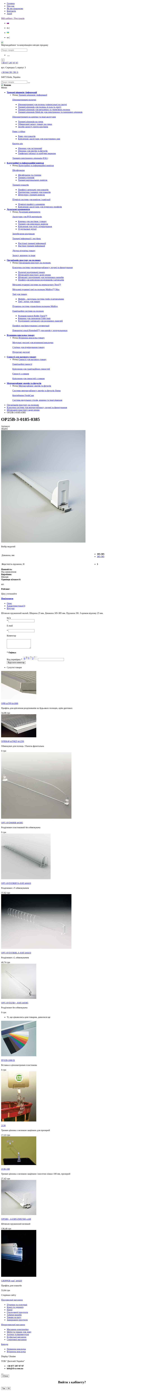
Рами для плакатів (26, 136)
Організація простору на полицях (35, 263)
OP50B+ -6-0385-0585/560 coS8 (16, 1219)
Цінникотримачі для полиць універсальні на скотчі (42, 104)
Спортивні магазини (17, 1339)
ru (8, 28)
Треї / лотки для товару (29, 301)
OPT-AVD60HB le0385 (12, 822)
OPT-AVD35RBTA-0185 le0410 (16, 883)
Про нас (10, 6)
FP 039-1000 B (8, 1060)
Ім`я (9, 618)
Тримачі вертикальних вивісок (32, 180)
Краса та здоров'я (15, 1307)
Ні (9, 1388)
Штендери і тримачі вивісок (31, 194)
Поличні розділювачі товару (31, 272)
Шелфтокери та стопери (29, 175)
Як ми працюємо (15, 8)
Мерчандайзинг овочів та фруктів (35, 386)
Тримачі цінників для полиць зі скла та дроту (39, 107)
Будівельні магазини (16, 1337)
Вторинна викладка (16, 1351)
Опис (9, 603)
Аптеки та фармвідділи (18, 1334)
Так (3, 1388)
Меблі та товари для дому (19, 1332)
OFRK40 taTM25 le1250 (12, 741)
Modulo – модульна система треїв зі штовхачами (41, 299)
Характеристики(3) (16, 606)
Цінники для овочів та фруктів (33, 151)
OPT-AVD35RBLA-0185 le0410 (16, 953)
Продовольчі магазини (12, 1300)
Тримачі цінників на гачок (30, 121)
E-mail (10, 625)
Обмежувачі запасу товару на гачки (35, 124)
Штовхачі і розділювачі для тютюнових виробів (41, 277)
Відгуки (10, 608)
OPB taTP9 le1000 (9, 703)
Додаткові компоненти (29, 212)
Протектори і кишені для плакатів (34, 192)
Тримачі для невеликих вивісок (33, 224)
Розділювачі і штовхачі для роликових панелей (40, 321)
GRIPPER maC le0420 (11, 1281)
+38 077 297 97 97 (9, 63)
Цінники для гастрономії (30, 148)
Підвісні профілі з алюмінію (31, 204)
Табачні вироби (14, 1315)
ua (8, 37)
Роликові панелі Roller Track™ (32, 316)
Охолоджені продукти (17, 1312)
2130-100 (5, 1169)
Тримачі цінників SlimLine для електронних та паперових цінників (50, 112)
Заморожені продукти (17, 1320)
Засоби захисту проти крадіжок (33, 126)
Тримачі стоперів (26, 177)
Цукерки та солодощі (17, 1304)
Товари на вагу (14, 1317)
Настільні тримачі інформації (32, 243)
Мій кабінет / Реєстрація (12, 18)
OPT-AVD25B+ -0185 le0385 (14, 1003)
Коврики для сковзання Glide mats (34, 318)
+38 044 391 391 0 (9, 72)
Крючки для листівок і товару (32, 221)
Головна (11, 3)
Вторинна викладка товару (32, 338)
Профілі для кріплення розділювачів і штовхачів (41, 280)
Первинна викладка (16, 1349)
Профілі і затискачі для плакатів (33, 189)
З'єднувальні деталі (27, 229)
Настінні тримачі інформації (31, 246)
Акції (9, 13)
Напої (9, 1310)
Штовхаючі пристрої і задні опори (34, 275)
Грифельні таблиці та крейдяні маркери (37, 153)
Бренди (4, 1344)
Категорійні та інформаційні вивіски (36, 165)
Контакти (11, 11)
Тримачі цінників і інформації (33, 95)
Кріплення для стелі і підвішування (35, 226)
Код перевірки (14, 659)
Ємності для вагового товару (32, 359)
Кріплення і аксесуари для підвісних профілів (40, 207)
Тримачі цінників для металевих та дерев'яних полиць (44, 109)
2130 (3, 1125)
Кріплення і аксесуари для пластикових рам (39, 139)
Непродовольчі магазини (13, 1324)
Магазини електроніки (18, 1329)
